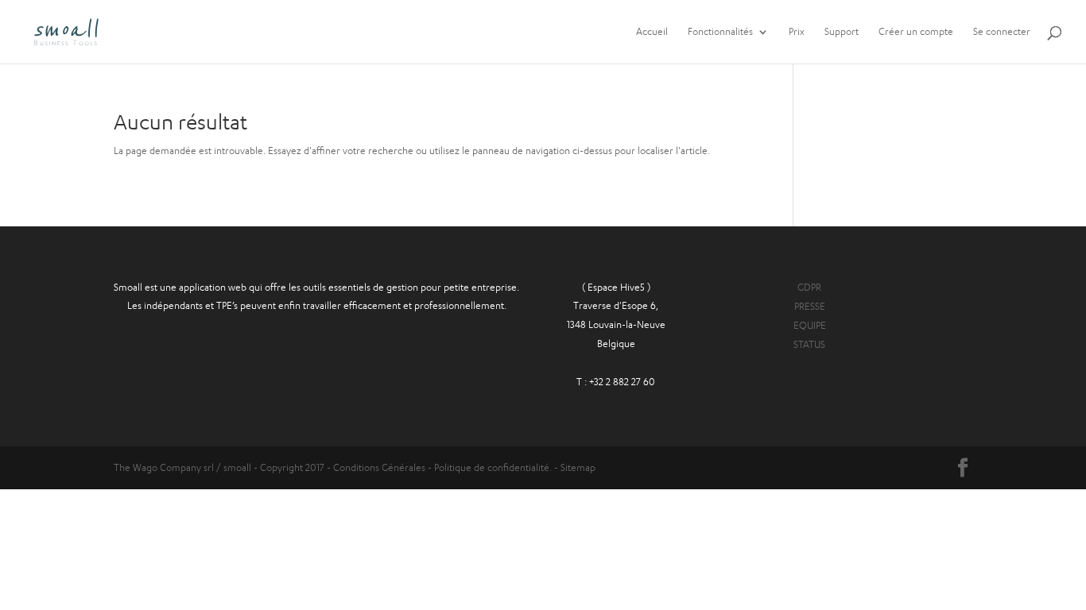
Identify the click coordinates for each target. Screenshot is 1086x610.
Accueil (652, 31)
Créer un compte (915, 31)
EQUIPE (809, 325)
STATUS (809, 344)
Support (841, 31)
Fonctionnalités (720, 31)
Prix (797, 31)
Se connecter (1001, 31)
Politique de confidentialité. (493, 467)
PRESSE (809, 306)
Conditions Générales (380, 467)
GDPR (809, 287)
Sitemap (577, 467)
